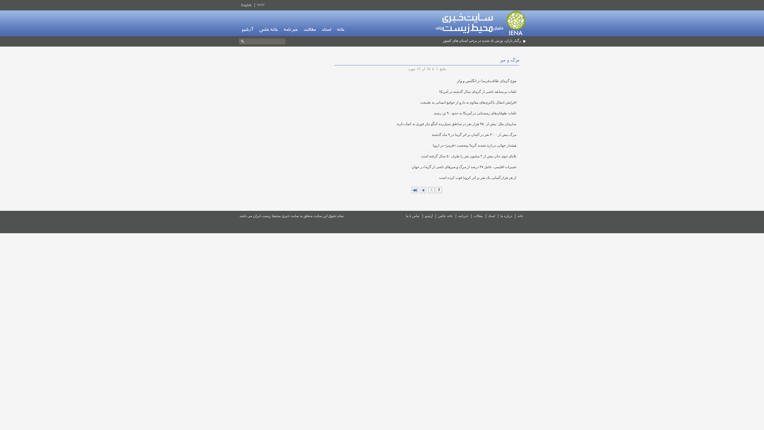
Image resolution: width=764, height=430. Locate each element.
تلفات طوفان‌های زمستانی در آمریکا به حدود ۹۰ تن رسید (475, 113)
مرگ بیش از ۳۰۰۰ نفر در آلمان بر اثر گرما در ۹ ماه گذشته (474, 135)
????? (260, 5)
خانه (340, 30)
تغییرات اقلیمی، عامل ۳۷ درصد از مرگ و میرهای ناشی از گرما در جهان (464, 167)
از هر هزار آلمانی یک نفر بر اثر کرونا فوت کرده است (477, 178)
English (246, 5)
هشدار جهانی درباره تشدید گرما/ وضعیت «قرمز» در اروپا (474, 145)
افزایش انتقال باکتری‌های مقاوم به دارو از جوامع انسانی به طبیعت (468, 102)
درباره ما (506, 216)
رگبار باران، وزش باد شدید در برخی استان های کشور (482, 41)
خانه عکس (268, 30)
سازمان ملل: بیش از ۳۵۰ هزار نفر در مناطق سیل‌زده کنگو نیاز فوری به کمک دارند (456, 124)
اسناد (326, 30)
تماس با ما (413, 216)
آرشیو (247, 30)
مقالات (310, 30)
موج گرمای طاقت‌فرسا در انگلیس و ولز (486, 81)
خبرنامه (291, 30)
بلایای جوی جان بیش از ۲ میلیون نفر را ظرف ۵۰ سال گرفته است (468, 156)
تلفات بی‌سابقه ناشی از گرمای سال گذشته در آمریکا (477, 92)
